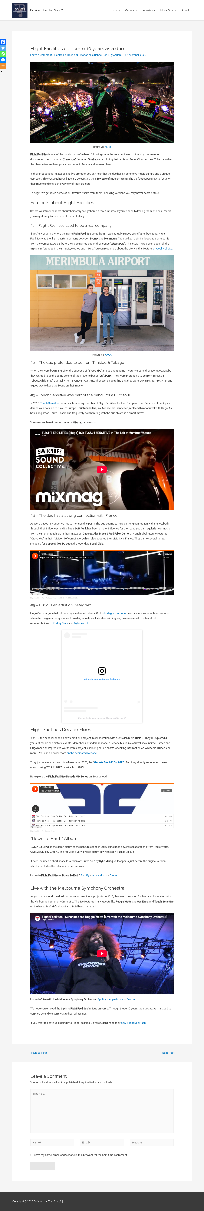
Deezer (114, 875)
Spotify (85, 875)
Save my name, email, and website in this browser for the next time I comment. (81, 1154)
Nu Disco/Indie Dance (89, 54)
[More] (3, 66)
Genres (129, 10)
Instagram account (115, 613)
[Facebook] (3, 42)
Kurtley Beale (61, 623)
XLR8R (108, 146)
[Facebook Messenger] (3, 60)
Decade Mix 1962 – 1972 (109, 762)
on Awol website (162, 248)
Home (116, 10)
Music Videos (168, 10)
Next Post (170, 1052)
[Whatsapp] (3, 54)
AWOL (108, 354)
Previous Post (36, 1052)
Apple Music (99, 875)
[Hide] (1, 72)
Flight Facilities (35, 598)
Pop (105, 54)
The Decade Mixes (48, 831)
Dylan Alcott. (81, 623)
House (71, 54)
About (185, 10)
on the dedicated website (82, 753)
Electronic (60, 54)
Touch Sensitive (49, 403)
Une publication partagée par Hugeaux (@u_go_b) (102, 718)
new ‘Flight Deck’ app (133, 1022)
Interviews (148, 10)
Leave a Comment (41, 54)
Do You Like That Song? (46, 10)
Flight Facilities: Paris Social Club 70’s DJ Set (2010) (60, 598)
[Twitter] (3, 48)
